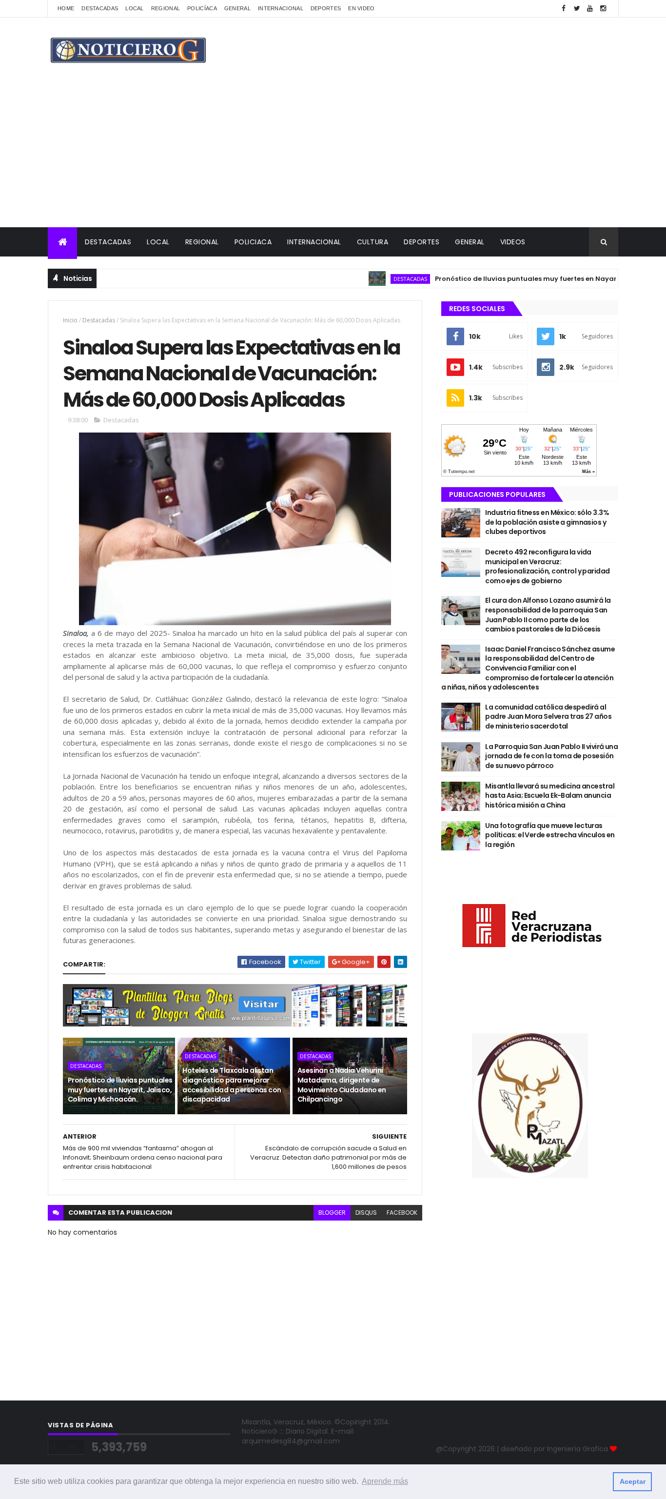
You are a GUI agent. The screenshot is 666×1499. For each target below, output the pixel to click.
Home (66, 8)
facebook (402, 1212)
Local (134, 8)
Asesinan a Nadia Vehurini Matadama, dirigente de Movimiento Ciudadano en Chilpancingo (341, 1084)
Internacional (280, 8)
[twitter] (576, 8)
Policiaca (253, 242)
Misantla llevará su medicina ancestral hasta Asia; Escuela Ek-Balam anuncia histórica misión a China (549, 795)
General (237, 8)
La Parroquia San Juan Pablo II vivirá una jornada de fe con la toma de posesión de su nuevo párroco (551, 756)
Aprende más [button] (385, 1481)
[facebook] (563, 8)
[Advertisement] (333, 154)
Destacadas (99, 8)
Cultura (373, 242)
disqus (366, 1212)
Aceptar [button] (633, 1481)
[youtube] (590, 8)
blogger (332, 1212)
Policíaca (202, 8)
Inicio (70, 320)
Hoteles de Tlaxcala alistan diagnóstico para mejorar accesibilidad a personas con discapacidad (231, 1084)
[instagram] (603, 8)
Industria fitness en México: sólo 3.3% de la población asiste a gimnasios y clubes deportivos (547, 522)
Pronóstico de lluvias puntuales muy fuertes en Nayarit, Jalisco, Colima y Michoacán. (120, 1089)
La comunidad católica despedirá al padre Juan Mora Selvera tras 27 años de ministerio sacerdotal (548, 716)
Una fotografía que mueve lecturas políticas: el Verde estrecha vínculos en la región (550, 835)
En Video (361, 8)
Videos (513, 242)
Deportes (326, 8)
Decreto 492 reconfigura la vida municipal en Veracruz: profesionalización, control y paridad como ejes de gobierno (547, 566)
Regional (165, 8)
